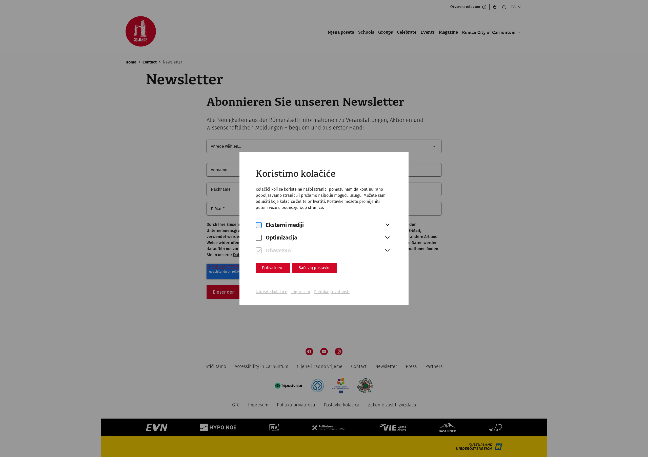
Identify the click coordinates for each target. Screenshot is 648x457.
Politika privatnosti (332, 291)
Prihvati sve (273, 267)
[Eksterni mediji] (259, 225)
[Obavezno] (259, 250)
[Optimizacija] (259, 238)
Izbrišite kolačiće (271, 291)
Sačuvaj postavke (315, 267)
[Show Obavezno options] (387, 251)
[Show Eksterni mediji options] (387, 225)
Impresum (300, 291)
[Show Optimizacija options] (387, 238)
